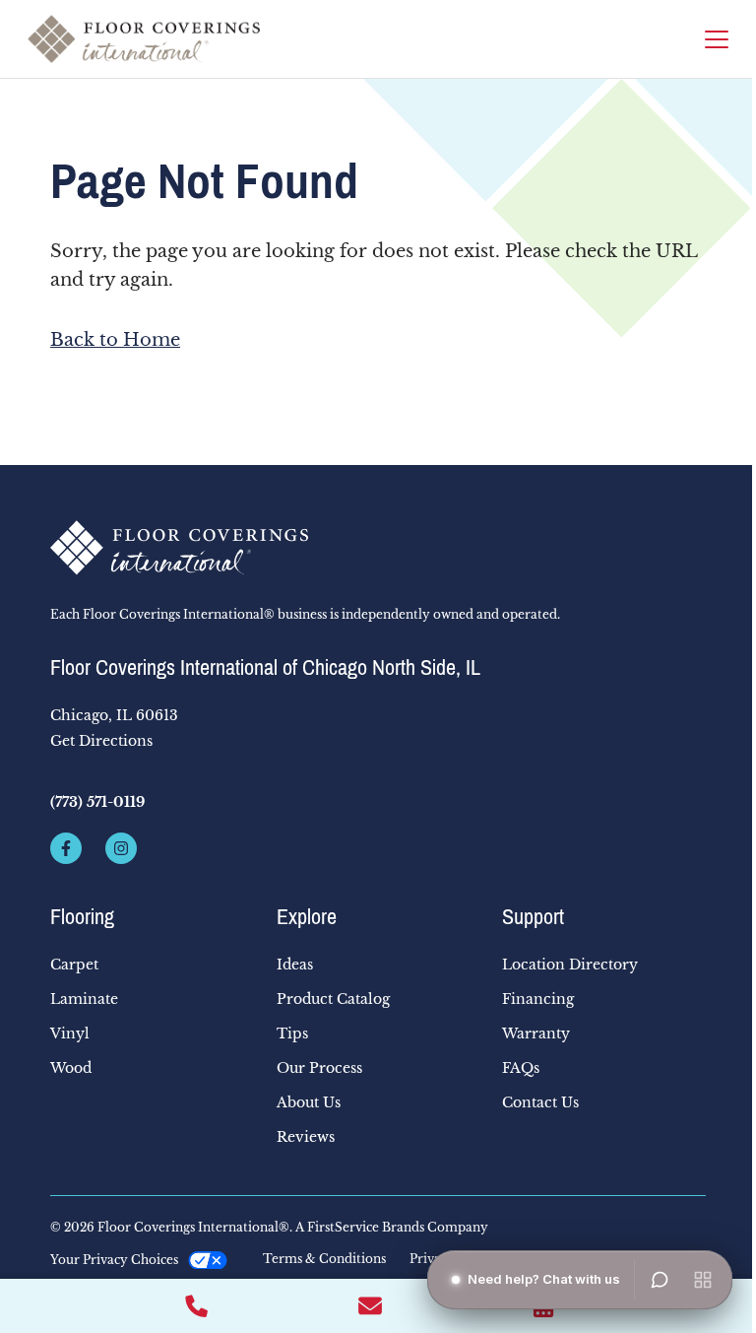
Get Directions (101, 741)
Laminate (84, 999)
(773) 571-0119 (97, 802)
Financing (538, 999)
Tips (292, 1033)
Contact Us (540, 1102)
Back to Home (115, 340)
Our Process (319, 1068)
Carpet (74, 964)
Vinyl (70, 1033)
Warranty (536, 1033)
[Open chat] (659, 1279)
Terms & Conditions (324, 1259)
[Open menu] (703, 1279)
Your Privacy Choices (114, 1259)
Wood (71, 1068)
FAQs (520, 1068)
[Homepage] (144, 39)
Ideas (295, 964)
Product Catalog (333, 999)
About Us (309, 1102)
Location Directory (570, 964)
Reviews (306, 1137)
